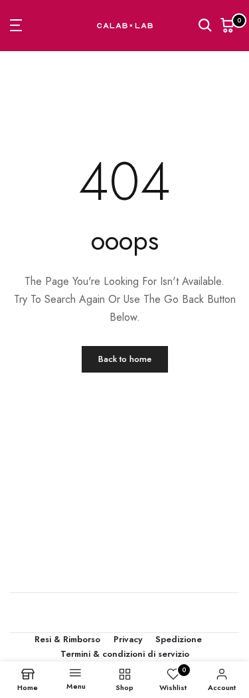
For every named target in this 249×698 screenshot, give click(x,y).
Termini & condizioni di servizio (124, 654)
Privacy (128, 639)
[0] (227, 25)
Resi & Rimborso (67, 639)
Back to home (124, 359)
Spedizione (178, 639)
